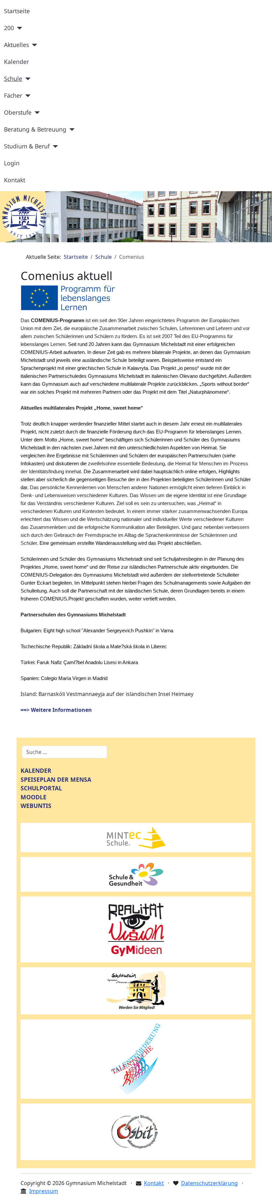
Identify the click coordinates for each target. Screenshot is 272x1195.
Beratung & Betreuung (35, 129)
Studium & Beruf (27, 146)
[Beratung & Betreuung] (70, 129)
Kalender (16, 62)
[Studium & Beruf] (54, 146)
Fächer (13, 95)
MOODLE (33, 797)
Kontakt (14, 180)
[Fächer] (26, 95)
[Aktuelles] (33, 45)
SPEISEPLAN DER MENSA (56, 779)
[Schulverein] (136, 990)
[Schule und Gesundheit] (136, 874)
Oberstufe (18, 112)
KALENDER (36, 770)
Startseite (17, 11)
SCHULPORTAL (41, 788)
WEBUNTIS (36, 806)
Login (12, 163)
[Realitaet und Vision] (136, 929)
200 (9, 28)
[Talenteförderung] (136, 1058)
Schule (13, 79)
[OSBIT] (136, 1131)
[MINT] (136, 837)
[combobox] (64, 752)
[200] (18, 28)
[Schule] (26, 79)
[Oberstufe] (36, 112)
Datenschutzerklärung (209, 1183)
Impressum (43, 1191)
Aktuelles (16, 45)
